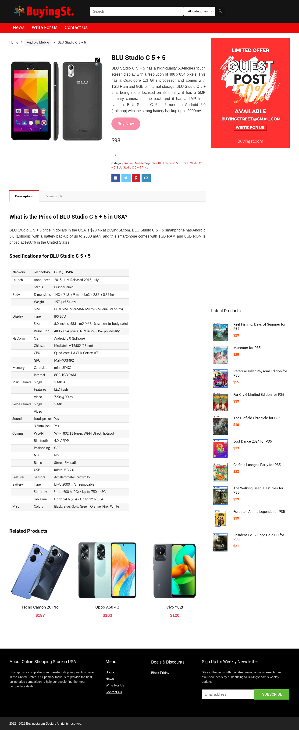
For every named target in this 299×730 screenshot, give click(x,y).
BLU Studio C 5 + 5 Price (132, 167)
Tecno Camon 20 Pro (40, 607)
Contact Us (76, 27)
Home (13, 42)
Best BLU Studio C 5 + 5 (167, 163)
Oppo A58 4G (107, 607)
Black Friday (160, 673)
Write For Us (44, 27)
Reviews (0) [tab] (53, 196)
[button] (97, 60)
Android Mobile (38, 42)
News (19, 27)
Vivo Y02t (174, 607)
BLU (114, 155)
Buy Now (125, 123)
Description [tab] (24, 196)
